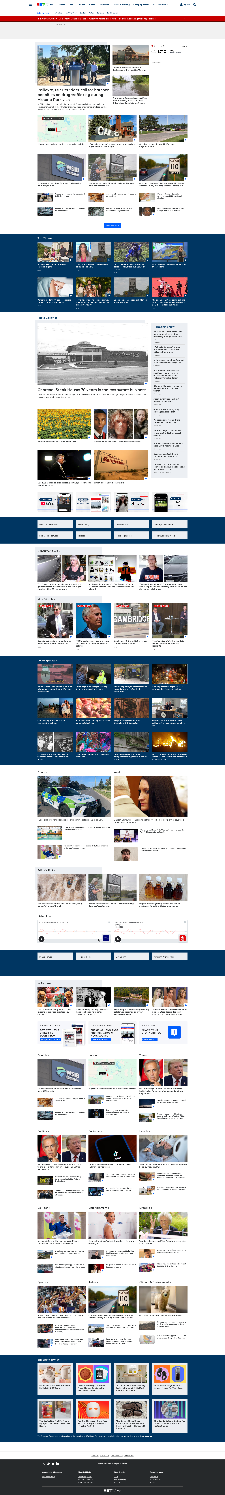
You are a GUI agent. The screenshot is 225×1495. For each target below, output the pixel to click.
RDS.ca (152, 1482)
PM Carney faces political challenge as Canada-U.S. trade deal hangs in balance (92, 643)
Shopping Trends (141, 5)
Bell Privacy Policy (85, 1477)
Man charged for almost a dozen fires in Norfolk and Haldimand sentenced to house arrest (169, 756)
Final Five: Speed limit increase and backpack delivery (92, 265)
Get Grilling (121, 957)
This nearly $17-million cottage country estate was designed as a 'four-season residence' (131, 1012)
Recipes (81, 536)
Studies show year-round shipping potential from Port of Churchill (69, 1252)
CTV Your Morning (121, 5)
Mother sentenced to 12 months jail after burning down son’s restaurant (111, 905)
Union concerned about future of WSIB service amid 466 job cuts (59, 1090)
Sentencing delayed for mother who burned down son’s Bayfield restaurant (130, 689)
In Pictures (104, 5)
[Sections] (30, 4)
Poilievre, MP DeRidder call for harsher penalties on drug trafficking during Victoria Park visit (73, 95)
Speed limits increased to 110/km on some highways (130, 301)
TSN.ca (117, 1482)
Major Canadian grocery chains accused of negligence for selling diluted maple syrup (159, 905)
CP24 (116, 1477)
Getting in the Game (163, 524)
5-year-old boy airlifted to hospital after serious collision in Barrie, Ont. (70, 820)
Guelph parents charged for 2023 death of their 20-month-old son (167, 688)
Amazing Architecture (164, 957)
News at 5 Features (48, 524)
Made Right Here (124, 536)
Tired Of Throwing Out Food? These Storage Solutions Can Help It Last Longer (91, 1388)
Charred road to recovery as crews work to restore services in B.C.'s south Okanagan (171, 1324)
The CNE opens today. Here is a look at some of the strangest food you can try (55, 1012)
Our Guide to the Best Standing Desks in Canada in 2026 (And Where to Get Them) (130, 1388)
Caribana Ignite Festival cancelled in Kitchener (93, 755)
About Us (95, 1455)
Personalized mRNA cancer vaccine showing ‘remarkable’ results (54, 301)
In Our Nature (45, 957)
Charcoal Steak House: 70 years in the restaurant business (92, 389)
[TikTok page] (48, 1463)
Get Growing (83, 524)
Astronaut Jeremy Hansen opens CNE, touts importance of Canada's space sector (58, 1242)
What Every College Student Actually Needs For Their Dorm (168, 1386)
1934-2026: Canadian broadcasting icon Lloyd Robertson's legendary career (64, 484)
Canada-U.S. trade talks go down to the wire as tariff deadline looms (54, 642)
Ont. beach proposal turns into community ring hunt (52, 721)
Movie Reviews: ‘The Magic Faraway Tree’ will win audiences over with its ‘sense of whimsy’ (92, 302)
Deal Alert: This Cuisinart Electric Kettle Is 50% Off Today (54, 1386)
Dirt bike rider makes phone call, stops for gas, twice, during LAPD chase (129, 266)
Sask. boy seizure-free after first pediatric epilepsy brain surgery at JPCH (163, 1165)
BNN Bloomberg (120, 1479)
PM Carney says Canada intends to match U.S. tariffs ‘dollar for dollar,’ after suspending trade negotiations (161, 1091)
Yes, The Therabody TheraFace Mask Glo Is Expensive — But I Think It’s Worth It (92, 1423)
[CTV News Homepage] (45, 4)
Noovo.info (154, 1477)
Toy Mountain (112, 13)
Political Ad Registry (85, 1482)
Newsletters (129, 1455)
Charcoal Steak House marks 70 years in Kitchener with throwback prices (53, 756)
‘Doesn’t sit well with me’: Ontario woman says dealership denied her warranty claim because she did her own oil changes (163, 586)
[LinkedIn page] (57, 1463)
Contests (100, 13)
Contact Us (104, 1455)
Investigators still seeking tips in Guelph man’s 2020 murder (170, 210)
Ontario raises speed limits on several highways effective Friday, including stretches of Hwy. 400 (161, 184)
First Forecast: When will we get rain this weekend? (169, 265)
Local (71, 5)
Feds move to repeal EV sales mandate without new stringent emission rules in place (119, 1341)
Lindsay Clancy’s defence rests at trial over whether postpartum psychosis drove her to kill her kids (149, 821)
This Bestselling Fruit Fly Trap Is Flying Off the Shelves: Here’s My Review (54, 1423)
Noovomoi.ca (155, 1479)
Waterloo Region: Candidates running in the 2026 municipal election (169, 196)
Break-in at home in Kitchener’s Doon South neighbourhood (119, 210)
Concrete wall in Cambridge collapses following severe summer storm (130, 756)
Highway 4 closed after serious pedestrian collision (61, 144)
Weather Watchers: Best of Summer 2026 (57, 442)
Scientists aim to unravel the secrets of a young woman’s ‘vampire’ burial (60, 905)
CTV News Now (160, 5)
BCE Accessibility (48, 1477)
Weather (58, 13)
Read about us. (146, 1436)
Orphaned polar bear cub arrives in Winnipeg (160, 1315)
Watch (92, 5)
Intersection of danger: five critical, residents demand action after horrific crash (120, 1098)
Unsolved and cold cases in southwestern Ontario (117, 442)
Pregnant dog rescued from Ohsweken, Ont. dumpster (127, 721)
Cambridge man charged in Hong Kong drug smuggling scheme (91, 688)
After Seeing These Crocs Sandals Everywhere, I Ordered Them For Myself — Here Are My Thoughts (131, 1424)
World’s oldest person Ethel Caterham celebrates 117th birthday (162, 1242)
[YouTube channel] (53, 1463)
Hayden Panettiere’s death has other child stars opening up (111, 1242)
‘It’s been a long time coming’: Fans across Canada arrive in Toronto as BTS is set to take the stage (168, 302)
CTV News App (117, 1455)
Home (62, 5)
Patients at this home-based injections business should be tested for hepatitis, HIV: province (171, 1176)
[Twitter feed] (43, 1463)
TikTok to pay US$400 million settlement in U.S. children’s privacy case (110, 1165)
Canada (81, 5)
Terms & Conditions (85, 1479)
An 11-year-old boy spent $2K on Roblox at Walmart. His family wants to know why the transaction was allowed (112, 586)
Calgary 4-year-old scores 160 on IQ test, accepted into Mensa (171, 1251)
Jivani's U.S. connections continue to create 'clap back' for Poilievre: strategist (69, 1193)
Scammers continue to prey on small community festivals (93, 721)
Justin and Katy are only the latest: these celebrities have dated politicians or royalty (92, 1012)
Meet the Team (71, 13)
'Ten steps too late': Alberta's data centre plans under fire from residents (168, 643)
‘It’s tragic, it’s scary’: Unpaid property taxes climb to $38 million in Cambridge (111, 145)
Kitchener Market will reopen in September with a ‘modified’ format (129, 69)
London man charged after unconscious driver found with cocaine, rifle (118, 1112)
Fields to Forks (85, 957)
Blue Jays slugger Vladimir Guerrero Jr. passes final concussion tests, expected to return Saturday (70, 1328)
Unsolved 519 (122, 524)
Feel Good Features (48, 536)
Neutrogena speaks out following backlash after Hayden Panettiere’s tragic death (120, 1253)
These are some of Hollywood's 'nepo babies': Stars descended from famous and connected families (169, 1012)
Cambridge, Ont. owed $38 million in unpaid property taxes (130, 642)
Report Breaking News (164, 536)
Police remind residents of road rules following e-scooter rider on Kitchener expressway (55, 689)
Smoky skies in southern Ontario (109, 483)
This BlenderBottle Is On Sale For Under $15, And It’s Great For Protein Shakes (169, 1423)
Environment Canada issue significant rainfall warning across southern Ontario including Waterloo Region (130, 100)
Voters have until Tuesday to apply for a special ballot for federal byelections (69, 1179)
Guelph (83, 13)
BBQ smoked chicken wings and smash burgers (52, 265)
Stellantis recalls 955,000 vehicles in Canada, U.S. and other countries (121, 1326)
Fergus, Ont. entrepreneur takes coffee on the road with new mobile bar (168, 723)
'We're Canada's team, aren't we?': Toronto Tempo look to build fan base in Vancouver (61, 1316)
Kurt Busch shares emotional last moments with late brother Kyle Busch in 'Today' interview (69, 1342)
